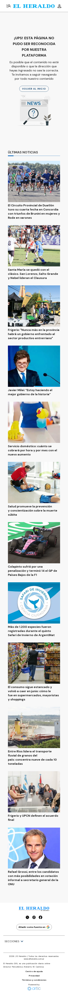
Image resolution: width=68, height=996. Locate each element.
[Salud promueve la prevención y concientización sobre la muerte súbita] (34, 482)
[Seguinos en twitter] (27, 918)
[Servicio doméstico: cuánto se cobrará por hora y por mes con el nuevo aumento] (34, 422)
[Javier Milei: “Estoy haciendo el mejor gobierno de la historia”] (34, 366)
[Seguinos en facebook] (40, 918)
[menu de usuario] (59, 6)
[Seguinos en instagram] (34, 918)
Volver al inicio (34, 88)
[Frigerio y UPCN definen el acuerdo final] (34, 791)
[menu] (8, 6)
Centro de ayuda (34, 971)
